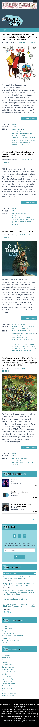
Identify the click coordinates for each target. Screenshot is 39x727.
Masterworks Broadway (9, 684)
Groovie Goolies (18, 138)
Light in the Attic (7, 681)
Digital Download (28, 326)
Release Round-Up (18, 324)
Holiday (20, 331)
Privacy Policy (22, 721)
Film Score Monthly (8, 633)
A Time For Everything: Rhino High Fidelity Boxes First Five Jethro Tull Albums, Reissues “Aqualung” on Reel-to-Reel (18, 592)
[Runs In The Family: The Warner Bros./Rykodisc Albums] (5, 507)
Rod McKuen (24, 220)
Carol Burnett (17, 337)
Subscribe (19, 557)
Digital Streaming (18, 329)
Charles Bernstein (25, 133)
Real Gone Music (7, 688)
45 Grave (15, 133)
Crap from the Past (8, 628)
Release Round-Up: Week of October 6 (17, 231)
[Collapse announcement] (35, 1)
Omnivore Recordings (9, 686)
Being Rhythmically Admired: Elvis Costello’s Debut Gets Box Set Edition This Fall (18, 584)
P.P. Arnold (24, 346)
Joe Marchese (22, 235)
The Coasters (26, 222)
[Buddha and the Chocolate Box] (5, 495)
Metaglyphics (20, 707)
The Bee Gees (28, 349)
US (30, 485)
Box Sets (15, 326)
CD (13, 211)
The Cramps (24, 142)
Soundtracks (17, 131)
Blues (14, 331)
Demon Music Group (8, 667)
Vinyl (14, 127)
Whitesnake (27, 351)
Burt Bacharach (26, 217)
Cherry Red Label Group (10, 660)
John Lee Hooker (24, 344)
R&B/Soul (31, 213)
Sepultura (32, 346)
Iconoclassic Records (8, 669)
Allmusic (4, 626)
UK (33, 485)
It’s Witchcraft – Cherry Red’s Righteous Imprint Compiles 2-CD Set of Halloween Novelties (19, 154)
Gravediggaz (26, 136)
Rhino (4, 691)
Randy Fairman (23, 160)
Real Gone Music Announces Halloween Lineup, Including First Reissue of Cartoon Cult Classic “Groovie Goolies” (19, 37)
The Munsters (24, 144)
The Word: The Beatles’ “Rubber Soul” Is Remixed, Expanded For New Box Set (17, 578)
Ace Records (6, 655)
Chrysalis (5, 662)
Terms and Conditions (10, 721)
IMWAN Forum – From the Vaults (12, 636)
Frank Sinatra (24, 342)
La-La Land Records (8, 676)
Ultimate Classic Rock (9, 643)
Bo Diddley (16, 217)
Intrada (4, 674)
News (14, 124)
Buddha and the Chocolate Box (21, 492)
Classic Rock (16, 129)
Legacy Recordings (8, 679)
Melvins (23, 140)
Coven (14, 136)
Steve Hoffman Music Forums (11, 640)
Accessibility (32, 721)
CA (36, 485)
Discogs (4, 631)
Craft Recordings (7, 664)
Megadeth (16, 140)
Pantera (29, 140)
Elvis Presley (24, 340)
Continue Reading (29, 118)
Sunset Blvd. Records (9, 693)
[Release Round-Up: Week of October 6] (19, 258)
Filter (20, 136)
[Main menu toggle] (35, 20)
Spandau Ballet (17, 349)
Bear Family (6, 657)
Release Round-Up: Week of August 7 (16, 599)
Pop (23, 129)
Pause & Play (6, 638)
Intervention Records (8, 672)
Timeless (14, 480)
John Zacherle (30, 138)
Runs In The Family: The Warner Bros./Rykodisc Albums (21, 505)
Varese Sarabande (8, 695)
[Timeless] (5, 483)
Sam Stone (21, 43)
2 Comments (31, 43)
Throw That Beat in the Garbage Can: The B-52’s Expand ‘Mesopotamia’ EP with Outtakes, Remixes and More (19, 606)
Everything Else (18, 213)
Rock (27, 129)
